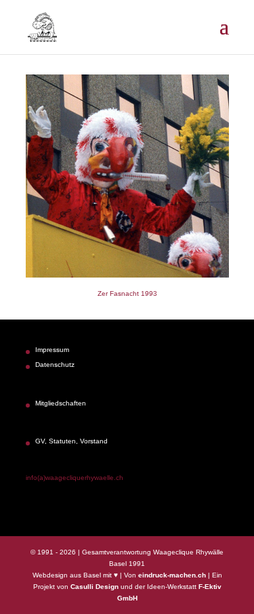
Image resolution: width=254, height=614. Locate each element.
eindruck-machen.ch (172, 575)
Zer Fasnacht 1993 (127, 293)
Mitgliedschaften (60, 403)
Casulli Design (94, 586)
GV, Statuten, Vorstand (71, 441)
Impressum (52, 349)
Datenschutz (55, 364)
